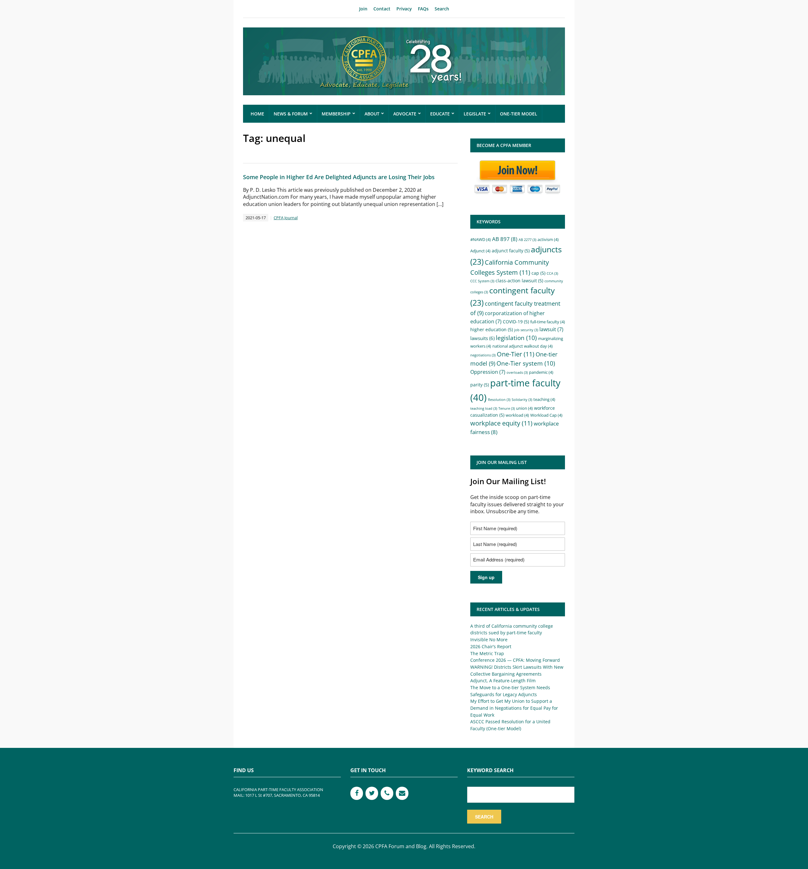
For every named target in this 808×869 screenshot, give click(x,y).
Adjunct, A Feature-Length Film (503, 681)
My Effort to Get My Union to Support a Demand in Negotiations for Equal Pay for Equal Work (514, 708)
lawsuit (551, 329)
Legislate (475, 114)
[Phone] (387, 793)
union (524, 408)
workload (517, 415)
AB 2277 (527, 240)
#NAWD (480, 239)
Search (442, 9)
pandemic (541, 372)
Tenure (506, 408)
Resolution (499, 399)
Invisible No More (489, 640)
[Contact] (402, 793)
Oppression (487, 371)
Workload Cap (546, 415)
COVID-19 (516, 322)
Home (257, 114)
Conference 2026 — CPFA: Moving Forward (515, 660)
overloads (517, 372)
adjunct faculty (511, 251)
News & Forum (291, 114)
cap (538, 273)
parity (479, 385)
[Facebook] (356, 793)
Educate (440, 114)
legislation (516, 338)
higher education (491, 329)
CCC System (482, 281)
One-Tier (515, 354)
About (372, 114)
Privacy (404, 9)
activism (548, 239)
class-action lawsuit (519, 281)
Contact (381, 9)
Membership (336, 114)
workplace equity (501, 423)
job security (526, 330)
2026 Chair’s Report (490, 646)
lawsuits (482, 338)
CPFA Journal (286, 217)
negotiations (483, 355)
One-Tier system (525, 363)
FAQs (423, 9)
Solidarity (522, 399)
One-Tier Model (518, 114)
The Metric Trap (487, 653)
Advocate (404, 114)
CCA (552, 273)
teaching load (483, 408)
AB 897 (504, 239)
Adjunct (480, 251)
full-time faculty (547, 322)
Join (363, 9)
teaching (544, 399)
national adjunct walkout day (522, 346)
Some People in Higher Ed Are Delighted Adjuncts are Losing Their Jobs (339, 177)
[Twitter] (371, 793)
